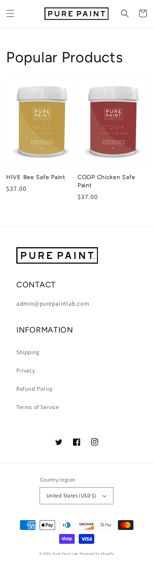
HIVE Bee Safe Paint (35, 177)
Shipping (28, 352)
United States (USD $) (71, 495)
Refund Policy (34, 388)
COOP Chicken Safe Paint (106, 181)
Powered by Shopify (97, 553)
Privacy (25, 370)
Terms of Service (37, 407)
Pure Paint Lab (65, 553)
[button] (10, 13)
